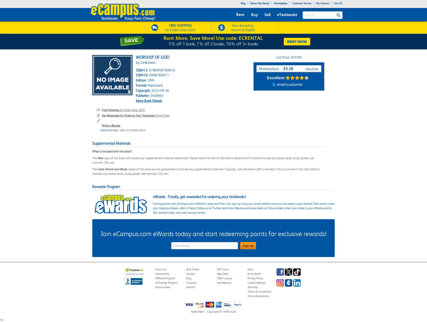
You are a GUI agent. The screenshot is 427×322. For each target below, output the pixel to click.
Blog (243, 3)
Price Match (254, 273)
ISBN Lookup (224, 278)
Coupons (191, 282)
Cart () (338, 3)
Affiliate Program (165, 278)
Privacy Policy (255, 278)
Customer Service (301, 3)
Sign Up (248, 245)
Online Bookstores (258, 296)
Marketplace (280, 3)
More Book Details (149, 101)
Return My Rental (259, 3)
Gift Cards (223, 269)
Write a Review (111, 125)
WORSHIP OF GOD (109, 130)
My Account (322, 3)
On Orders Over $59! (123, 110)
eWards (190, 287)
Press (250, 269)
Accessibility (162, 273)
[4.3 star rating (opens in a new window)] (297, 78)
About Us (160, 269)
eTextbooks (287, 14)
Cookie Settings (257, 282)
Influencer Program (166, 282)
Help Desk (222, 273)
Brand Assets (162, 287)
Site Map (253, 287)
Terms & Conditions (259, 291)
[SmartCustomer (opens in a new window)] (287, 85)
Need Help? (197, 311)
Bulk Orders (192, 269)
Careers (190, 273)
